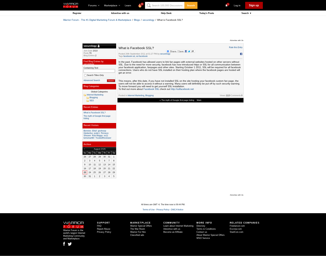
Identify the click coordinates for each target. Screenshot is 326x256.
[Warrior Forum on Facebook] (64, 244)
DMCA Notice (177, 209)
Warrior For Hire (138, 232)
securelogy (148, 20)
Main (199, 100)
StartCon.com (236, 232)
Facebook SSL (151, 89)
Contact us (201, 232)
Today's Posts (206, 13)
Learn (129, 5)
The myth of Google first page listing (177, 100)
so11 (106, 135)
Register (77, 13)
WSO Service (203, 238)
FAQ (99, 226)
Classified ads (137, 235)
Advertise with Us (236, 40)
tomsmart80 (89, 138)
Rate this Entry (235, 47)
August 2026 (100, 149)
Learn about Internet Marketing (178, 226)
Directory (200, 226)
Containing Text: (91, 68)
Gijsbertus (88, 133)
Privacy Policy (162, 209)
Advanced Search (92, 80)
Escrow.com (236, 229)
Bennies (87, 131)
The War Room (137, 229)
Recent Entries (91, 107)
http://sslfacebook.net (182, 89)
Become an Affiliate (173, 232)
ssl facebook (142, 56)
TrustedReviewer (103, 138)
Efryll (94, 131)
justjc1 (97, 133)
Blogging (149, 95)
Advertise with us (120, 13)
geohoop (102, 131)
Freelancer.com (237, 226)
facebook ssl (129, 56)
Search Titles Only (95, 75)
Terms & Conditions (206, 229)
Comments (236, 95)
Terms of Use (149, 209)
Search (191, 5)
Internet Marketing (136, 95)
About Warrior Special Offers (210, 235)
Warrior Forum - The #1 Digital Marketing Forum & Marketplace (97, 20)
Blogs (137, 20)
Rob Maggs (97, 135)
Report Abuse (103, 229)
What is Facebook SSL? (95, 112)
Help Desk (166, 13)
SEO (91, 100)
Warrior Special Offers (141, 226)
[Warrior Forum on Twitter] (70, 244)
